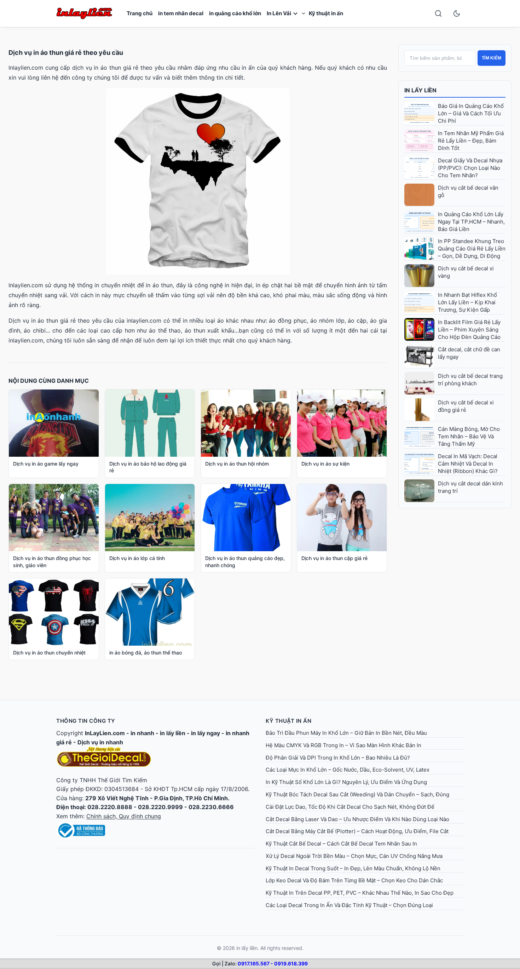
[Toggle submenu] (303, 13)
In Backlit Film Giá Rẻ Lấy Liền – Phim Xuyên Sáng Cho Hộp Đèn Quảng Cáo (469, 329)
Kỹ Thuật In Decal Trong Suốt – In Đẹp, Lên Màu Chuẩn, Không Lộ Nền (353, 868)
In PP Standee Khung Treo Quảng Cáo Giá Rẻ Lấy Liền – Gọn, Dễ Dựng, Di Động (471, 248)
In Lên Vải (279, 13)
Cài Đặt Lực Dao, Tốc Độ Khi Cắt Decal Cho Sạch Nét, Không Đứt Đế (350, 806)
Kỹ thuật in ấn (326, 13)
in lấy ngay (205, 733)
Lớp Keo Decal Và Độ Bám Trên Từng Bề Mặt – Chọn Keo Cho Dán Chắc (354, 880)
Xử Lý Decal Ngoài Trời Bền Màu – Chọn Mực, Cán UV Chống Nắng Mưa (354, 856)
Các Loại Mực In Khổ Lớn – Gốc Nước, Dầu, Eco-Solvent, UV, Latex (347, 769)
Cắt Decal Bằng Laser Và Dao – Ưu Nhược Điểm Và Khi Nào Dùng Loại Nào (357, 819)
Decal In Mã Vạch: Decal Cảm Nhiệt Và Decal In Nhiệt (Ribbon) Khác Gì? (468, 463)
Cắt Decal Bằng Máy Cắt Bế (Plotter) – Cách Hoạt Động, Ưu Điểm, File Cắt (357, 831)
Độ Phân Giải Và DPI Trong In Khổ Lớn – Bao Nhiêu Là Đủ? (338, 757)
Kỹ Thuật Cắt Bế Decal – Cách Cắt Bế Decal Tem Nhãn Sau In (341, 843)
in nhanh (142, 733)
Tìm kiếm (491, 58)
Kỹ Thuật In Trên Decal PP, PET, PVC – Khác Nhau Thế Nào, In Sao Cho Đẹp (359, 892)
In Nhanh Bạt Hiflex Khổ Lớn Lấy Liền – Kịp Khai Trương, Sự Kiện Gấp (467, 302)
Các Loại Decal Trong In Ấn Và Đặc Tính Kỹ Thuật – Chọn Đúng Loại (349, 905)
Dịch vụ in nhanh (100, 742)
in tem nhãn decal (180, 13)
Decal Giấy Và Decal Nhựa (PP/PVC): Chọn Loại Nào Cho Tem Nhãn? (470, 168)
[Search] (438, 13)
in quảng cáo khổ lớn (235, 13)
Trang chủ (139, 13)
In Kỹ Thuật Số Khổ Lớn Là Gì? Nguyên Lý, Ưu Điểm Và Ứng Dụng (346, 782)
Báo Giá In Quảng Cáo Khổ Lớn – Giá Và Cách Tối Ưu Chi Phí (471, 113)
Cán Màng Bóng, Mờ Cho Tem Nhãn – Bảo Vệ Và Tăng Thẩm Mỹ (469, 436)
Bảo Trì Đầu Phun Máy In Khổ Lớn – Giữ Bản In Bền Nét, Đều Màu (346, 732)
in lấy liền (172, 733)
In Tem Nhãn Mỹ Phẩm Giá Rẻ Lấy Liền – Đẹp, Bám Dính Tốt (471, 140)
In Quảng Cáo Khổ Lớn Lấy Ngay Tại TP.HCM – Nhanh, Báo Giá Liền (471, 221)
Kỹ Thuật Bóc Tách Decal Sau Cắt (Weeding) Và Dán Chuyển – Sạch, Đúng (357, 794)
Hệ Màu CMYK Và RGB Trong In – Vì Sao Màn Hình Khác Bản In (343, 745)
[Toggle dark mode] (457, 13)
